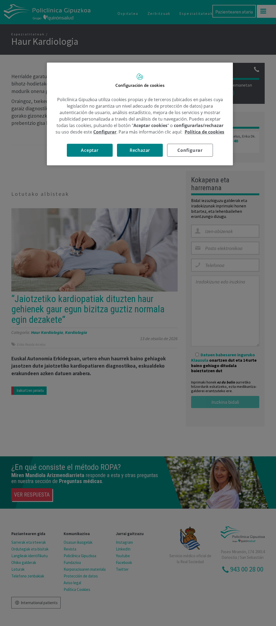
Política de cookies (204, 132)
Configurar (190, 150)
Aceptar (90, 150)
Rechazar (140, 150)
